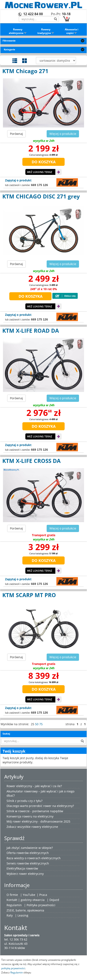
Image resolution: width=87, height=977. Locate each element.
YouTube (29, 895)
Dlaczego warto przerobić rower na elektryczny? (40, 806)
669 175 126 (39, 185)
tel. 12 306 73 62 (15, 939)
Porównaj (16, 134)
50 (36, 724)
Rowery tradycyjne (44, 31)
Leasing (23, 915)
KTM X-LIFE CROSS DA (31, 461)
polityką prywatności (13, 968)
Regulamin (14, 905)
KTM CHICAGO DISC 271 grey (41, 196)
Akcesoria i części (71, 31)
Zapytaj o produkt (18, 180)
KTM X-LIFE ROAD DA (30, 330)
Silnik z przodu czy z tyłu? (24, 801)
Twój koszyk (14, 751)
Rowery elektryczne (16, 31)
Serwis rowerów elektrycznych (28, 863)
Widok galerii (24, 60)
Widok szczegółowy (15, 60)
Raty (10, 915)
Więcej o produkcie (62, 134)
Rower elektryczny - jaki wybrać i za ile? (34, 786)
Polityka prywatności (41, 905)
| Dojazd (53, 900)
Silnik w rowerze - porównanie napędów (35, 811)
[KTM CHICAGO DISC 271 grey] (43, 231)
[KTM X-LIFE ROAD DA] (43, 365)
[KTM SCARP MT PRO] (43, 626)
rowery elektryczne (44, 827)
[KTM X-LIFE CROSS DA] (43, 495)
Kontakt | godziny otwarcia (26, 900)
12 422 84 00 (33, 14)
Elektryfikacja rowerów (22, 868)
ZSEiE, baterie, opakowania (25, 910)
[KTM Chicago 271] (43, 103)
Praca (43, 895)
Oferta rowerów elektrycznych (28, 853)
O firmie (12, 895)
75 (41, 724)
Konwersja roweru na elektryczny (30, 816)
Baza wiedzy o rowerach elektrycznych (34, 858)
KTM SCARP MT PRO (29, 595)
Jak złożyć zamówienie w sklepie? (30, 848)
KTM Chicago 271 (25, 71)
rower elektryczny (31, 874)
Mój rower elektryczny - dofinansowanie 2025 (38, 821)
